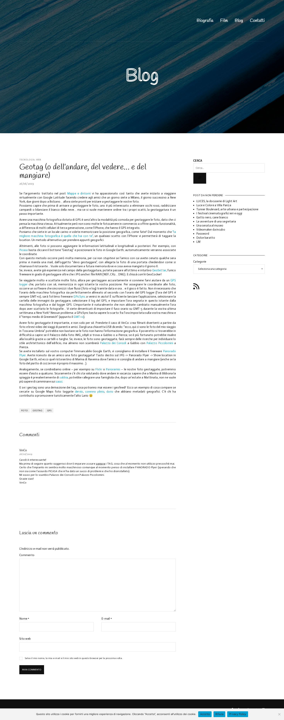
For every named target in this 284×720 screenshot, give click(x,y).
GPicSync (79, 296)
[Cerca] (199, 178)
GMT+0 (79, 317)
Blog (239, 21)
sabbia (64, 377)
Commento (26, 555)
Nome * (24, 618)
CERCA (197, 160)
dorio (109, 391)
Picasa (23, 250)
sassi (59, 381)
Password (202, 233)
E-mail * (106, 618)
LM (198, 241)
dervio (79, 391)
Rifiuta (219, 714)
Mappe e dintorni (79, 193)
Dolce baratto (205, 237)
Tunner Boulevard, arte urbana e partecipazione (227, 209)
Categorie (199, 261)
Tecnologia (27, 160)
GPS (49, 410)
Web (38, 160)
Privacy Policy (237, 714)
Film (224, 21)
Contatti (257, 21)
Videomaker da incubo (210, 229)
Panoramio (113, 369)
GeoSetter (159, 270)
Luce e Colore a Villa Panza (213, 205)
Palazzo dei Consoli (113, 343)
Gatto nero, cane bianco (212, 217)
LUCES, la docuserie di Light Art (216, 201)
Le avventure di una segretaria (216, 221)
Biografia (205, 21)
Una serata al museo (209, 225)
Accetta (205, 714)
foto (24, 410)
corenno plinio (95, 391)
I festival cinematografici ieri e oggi (219, 213)
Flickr (98, 369)
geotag (37, 410)
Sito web (25, 638)
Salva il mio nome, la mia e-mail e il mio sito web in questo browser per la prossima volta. (73, 658)
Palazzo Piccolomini (159, 343)
